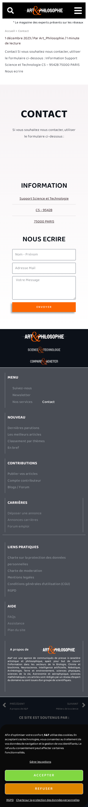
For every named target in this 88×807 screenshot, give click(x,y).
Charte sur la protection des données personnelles (47, 800)
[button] (10, 10)
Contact (48, 402)
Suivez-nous (22, 388)
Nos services (22, 402)
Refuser (44, 789)
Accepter (44, 775)
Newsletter (21, 395)
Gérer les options (40, 761)
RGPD (10, 800)
